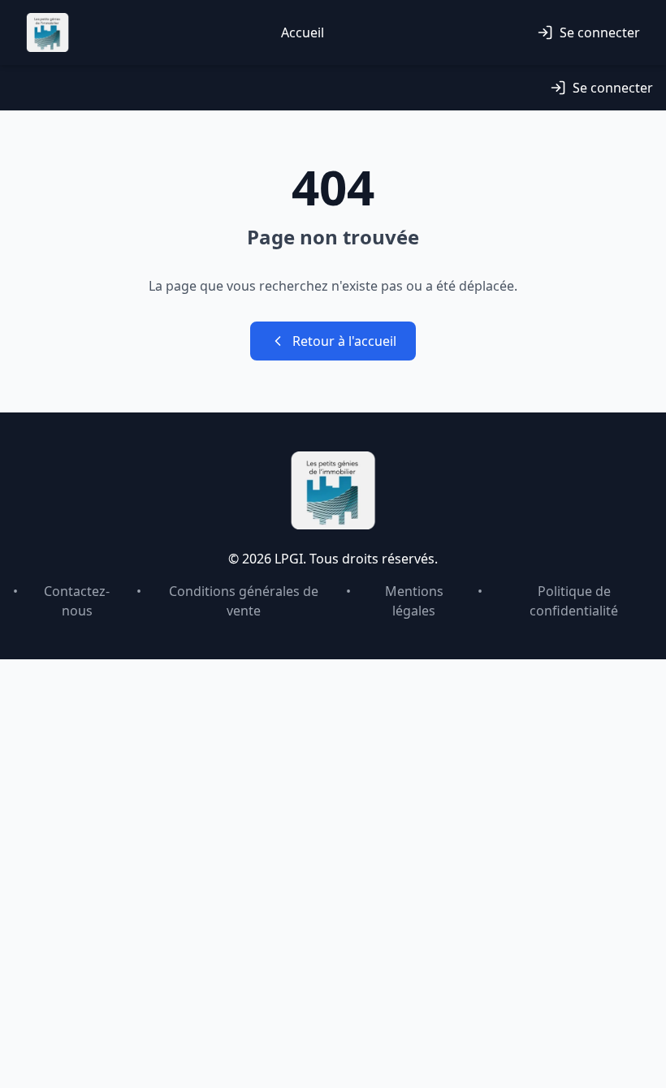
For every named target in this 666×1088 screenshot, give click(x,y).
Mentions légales (414, 601)
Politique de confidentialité (574, 601)
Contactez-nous (77, 601)
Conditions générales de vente (243, 601)
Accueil (302, 32)
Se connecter (600, 32)
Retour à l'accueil (344, 341)
